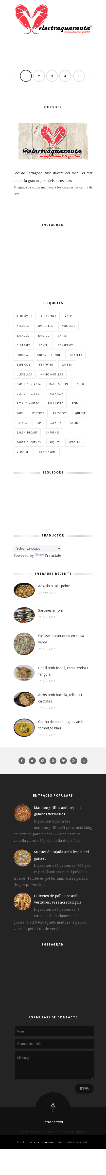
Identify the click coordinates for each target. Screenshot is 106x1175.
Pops (20, 413)
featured (46, 364)
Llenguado (24, 374)
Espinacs (24, 364)
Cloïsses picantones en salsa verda (61, 638)
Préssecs (60, 413)
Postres (38, 413)
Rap (38, 422)
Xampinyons (47, 452)
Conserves (66, 345)
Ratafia (56, 422)
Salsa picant (27, 432)
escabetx (75, 354)
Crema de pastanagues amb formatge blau (60, 724)
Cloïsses (24, 345)
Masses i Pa (59, 384)
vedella (75, 442)
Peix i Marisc (28, 403)
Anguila (23, 325)
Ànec (68, 316)
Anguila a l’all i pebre (54, 585)
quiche (80, 413)
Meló (80, 384)
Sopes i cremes (29, 442)
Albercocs (24, 316)
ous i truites (28, 393)
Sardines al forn (50, 610)
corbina (23, 354)
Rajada (22, 422)
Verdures (24, 452)
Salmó (74, 422)
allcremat (48, 316)
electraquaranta (44, 1142)
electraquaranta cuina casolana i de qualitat (53, 1132)
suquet (55, 442)
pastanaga (55, 393)
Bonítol (43, 335)
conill (44, 345)
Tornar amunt (53, 1122)
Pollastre (55, 403)
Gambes (67, 364)
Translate (53, 555)
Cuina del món (48, 354)
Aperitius (45, 325)
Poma (75, 403)
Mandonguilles (52, 374)
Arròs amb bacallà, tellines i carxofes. (60, 697)
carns (62, 335)
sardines (53, 432)
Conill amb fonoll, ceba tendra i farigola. (63, 671)
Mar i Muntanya (29, 384)
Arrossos (68, 325)
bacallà (23, 335)
